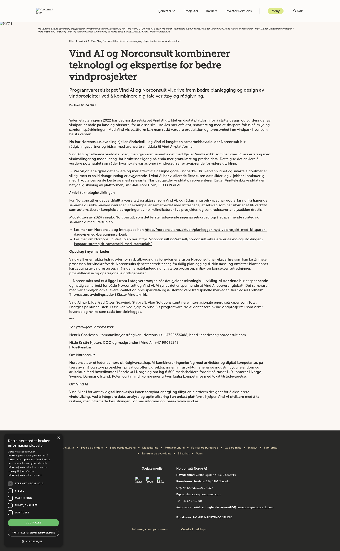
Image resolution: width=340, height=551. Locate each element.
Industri (252, 447)
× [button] (58, 437)
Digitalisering (150, 447)
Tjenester (164, 11)
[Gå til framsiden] (46, 11)
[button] (33, 541)
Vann (199, 453)
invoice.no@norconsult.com (255, 507)
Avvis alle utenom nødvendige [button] (33, 532)
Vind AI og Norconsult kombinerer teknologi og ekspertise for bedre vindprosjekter (136, 41)
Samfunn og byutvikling (156, 453)
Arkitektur (68, 447)
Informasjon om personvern (149, 529)
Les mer (37, 475)
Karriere (212, 11)
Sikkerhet (183, 453)
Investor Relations (238, 11)
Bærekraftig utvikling (123, 447)
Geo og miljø (233, 447)
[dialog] (33, 490)
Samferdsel (271, 447)
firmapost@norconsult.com (203, 494)
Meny (276, 11)
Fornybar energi (175, 447)
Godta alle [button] (33, 522)
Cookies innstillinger (194, 529)
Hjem (72, 41)
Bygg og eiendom (92, 447)
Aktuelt (83, 41)
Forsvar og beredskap (204, 447)
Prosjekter (191, 11)
